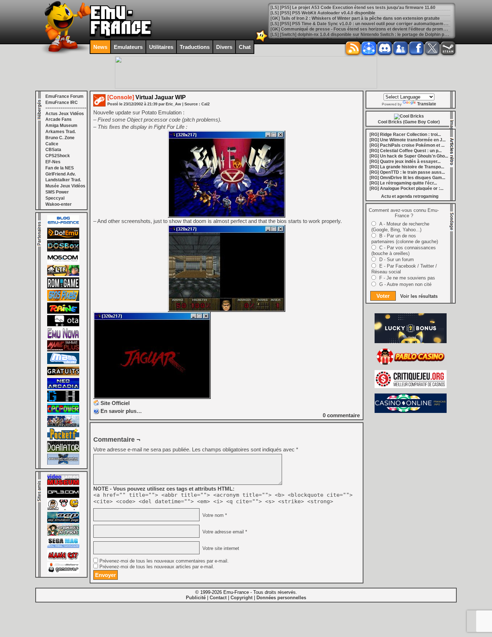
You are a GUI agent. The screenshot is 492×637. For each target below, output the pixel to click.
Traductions (195, 47)
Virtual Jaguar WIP (146, 97)
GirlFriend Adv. (60, 174)
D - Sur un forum (396, 259)
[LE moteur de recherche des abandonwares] (63, 375)
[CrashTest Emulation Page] (63, 534)
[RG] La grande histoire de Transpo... (407, 166)
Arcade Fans (58, 119)
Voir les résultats (419, 296)
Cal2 (205, 104)
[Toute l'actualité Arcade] (63, 387)
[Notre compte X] (432, 48)
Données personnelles (281, 597)
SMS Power (57, 192)
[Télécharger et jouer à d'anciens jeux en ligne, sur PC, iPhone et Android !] (63, 237)
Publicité (196, 597)
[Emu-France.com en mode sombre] (262, 41)
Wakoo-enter (58, 204)
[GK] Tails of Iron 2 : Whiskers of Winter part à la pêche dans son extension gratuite (355, 18)
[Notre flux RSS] (353, 48)
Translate (426, 103)
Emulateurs (128, 47)
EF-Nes (53, 161)
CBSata (53, 149)
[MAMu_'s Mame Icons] (63, 508)
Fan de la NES (59, 167)
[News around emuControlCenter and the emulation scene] (63, 463)
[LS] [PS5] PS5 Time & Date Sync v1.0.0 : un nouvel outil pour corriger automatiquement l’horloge (369, 23)
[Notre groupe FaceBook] (400, 48)
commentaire (341, 415)
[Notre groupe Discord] (384, 48)
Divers (224, 47)
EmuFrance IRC (61, 102)
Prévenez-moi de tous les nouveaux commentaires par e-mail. (164, 561)
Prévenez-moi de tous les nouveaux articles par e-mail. (156, 566)
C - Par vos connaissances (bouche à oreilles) (403, 250)
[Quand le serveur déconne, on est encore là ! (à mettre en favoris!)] (63, 224)
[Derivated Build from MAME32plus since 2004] (63, 349)
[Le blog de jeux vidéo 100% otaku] (63, 324)
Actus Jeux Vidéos (64, 113)
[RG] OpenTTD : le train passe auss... (407, 172)
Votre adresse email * (224, 531)
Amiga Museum (61, 125)
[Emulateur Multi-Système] (63, 450)
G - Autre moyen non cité (405, 284)
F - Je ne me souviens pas (407, 278)
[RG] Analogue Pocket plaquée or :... (406, 188)
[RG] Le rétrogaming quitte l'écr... (403, 183)
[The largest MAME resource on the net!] (63, 362)
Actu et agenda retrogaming (409, 196)
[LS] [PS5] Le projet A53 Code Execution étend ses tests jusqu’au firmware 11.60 (352, 7)
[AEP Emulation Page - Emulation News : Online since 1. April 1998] (63, 521)
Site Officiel (115, 403)
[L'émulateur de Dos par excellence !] (63, 249)
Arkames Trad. (60, 131)
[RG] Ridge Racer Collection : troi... (405, 134)
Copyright (241, 597)
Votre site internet (220, 548)
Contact (218, 597)
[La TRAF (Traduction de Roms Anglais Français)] (63, 425)
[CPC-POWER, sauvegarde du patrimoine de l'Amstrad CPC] (63, 412)
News (100, 47)
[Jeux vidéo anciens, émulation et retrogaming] (63, 337)
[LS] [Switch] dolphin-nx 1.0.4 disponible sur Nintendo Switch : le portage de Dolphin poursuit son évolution (378, 34)
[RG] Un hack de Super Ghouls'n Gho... (409, 156)
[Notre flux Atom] (368, 48)
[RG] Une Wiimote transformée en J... (408, 139)
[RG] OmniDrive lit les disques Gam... (407, 177)
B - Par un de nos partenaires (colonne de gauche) (404, 238)
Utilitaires (161, 47)
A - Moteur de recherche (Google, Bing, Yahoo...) (400, 226)
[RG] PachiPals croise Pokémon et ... (407, 145)
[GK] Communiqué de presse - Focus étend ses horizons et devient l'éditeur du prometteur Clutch (370, 29)
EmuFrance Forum (64, 96)
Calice (51, 143)
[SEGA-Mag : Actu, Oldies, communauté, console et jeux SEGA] (63, 546)
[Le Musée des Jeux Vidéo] (63, 483)
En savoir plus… (121, 411)
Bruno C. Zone (60, 137)
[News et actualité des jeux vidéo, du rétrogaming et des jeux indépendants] (63, 287)
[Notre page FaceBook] (416, 48)
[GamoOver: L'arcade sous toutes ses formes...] (63, 571)
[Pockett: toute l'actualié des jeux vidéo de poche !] (63, 438)
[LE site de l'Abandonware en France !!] (63, 274)
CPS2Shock (57, 155)
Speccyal (54, 198)
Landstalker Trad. (63, 179)
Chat (245, 47)
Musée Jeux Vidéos (65, 185)
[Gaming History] (63, 400)
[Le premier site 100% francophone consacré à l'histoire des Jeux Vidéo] (63, 299)
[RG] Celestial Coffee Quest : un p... (406, 150)
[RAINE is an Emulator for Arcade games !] (63, 312)
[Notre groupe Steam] (448, 48)
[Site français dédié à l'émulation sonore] (63, 496)
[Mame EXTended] (63, 559)
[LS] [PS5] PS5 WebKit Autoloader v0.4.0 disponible (322, 12)
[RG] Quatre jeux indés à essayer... (405, 161)
